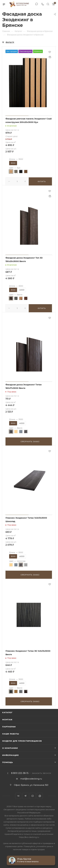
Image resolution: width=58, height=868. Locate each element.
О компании (10, 748)
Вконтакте (18, 796)
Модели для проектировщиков (22, 741)
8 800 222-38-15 (19, 773)
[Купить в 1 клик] (49, 57)
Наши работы (10, 734)
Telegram (25, 796)
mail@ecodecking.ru (31, 778)
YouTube (33, 796)
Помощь (7, 762)
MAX (40, 796)
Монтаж (7, 719)
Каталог (7, 712)
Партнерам (9, 727)
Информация (10, 755)
